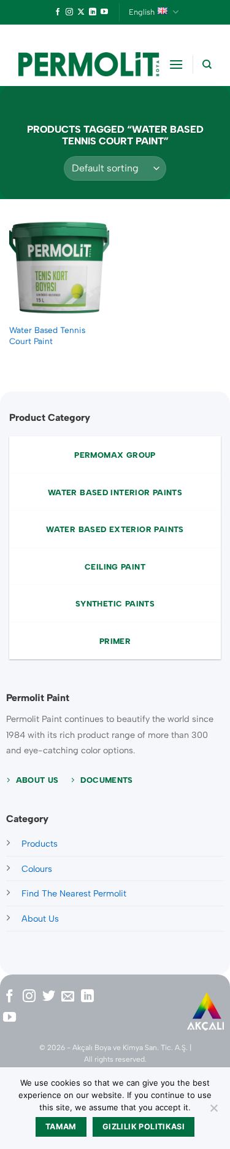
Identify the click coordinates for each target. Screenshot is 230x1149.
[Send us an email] (67, 997)
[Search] (207, 64)
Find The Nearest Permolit (73, 893)
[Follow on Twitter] (48, 997)
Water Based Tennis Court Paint (47, 335)
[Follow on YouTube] (104, 12)
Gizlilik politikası (143, 1126)
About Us (40, 918)
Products (39, 843)
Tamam (61, 1126)
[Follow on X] (81, 12)
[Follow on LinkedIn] (92, 12)
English (142, 12)
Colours (36, 868)
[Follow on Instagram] (69, 12)
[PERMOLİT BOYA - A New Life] (88, 64)
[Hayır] (213, 1111)
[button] (176, 64)
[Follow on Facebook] (57, 12)
